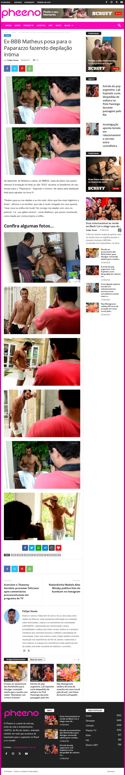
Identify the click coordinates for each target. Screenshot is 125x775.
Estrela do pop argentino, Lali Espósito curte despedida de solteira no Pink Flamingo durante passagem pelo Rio (42, 690)
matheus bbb (40, 555)
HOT (50, 25)
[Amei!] (58, 548)
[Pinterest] (22, 68)
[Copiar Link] (52, 548)
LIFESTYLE (41, 25)
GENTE (17, 25)
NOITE (58, 25)
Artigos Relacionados (16, 659)
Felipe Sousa (12, 60)
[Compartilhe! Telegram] (45, 548)
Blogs (67, 25)
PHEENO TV (29, 25)
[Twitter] (116, 2)
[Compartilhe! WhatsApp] (38, 548)
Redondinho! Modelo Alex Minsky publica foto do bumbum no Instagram (64, 588)
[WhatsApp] (29, 68)
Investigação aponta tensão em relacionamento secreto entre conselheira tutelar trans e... (110, 290)
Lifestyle (90, 725)
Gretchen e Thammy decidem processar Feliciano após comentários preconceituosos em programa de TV (21, 591)
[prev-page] (74, 659)
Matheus (28, 555)
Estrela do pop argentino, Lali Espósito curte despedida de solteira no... (111, 271)
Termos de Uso (43, 2)
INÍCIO (8, 25)
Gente (14, 32)
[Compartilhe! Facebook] (25, 548)
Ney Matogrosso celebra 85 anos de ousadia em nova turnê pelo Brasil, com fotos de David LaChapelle (68, 689)
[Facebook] (106, 2)
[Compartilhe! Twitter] (32, 548)
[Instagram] (111, 2)
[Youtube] (122, 2)
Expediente (29, 2)
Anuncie (18, 2)
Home (6, 32)
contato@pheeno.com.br (23, 747)
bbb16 (20, 555)
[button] (119, 25)
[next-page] (78, 659)
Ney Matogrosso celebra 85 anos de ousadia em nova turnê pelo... (109, 307)
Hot (87, 740)
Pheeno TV (91, 730)
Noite (88, 735)
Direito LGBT (92, 745)
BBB (13, 555)
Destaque (8, 680)
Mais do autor (36, 659)
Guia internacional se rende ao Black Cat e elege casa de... (103, 224)
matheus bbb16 (54, 555)
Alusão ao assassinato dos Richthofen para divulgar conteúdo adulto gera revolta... (110, 254)
